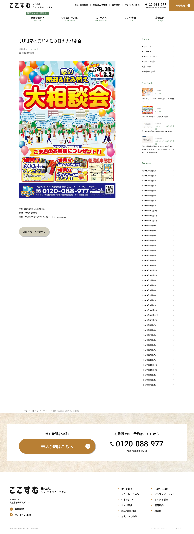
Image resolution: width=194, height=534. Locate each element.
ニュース (147, 51)
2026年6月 (148, 180)
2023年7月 (148, 330)
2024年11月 (148, 275)
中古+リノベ (126, 499)
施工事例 (147, 66)
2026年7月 (148, 175)
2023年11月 (148, 315)
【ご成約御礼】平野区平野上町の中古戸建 (157, 131)
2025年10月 (148, 220)
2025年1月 (148, 265)
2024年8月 (148, 280)
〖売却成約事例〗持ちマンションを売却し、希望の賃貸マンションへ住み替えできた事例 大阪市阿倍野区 (158, 149)
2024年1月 (148, 305)
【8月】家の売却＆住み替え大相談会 (155, 116)
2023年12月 (148, 310)
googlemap (61, 217)
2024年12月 (148, 270)
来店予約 (180, 5)
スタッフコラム (150, 56)
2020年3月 (148, 379)
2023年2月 (148, 355)
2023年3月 (148, 350)
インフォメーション (163, 494)
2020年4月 (148, 375)
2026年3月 (148, 195)
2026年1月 (148, 205)
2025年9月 (148, 225)
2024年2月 (148, 300)
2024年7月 (148, 285)
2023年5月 (148, 340)
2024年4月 (148, 290)
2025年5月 (148, 245)
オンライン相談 (132, 4)
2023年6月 (148, 335)
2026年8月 (148, 170)
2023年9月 (148, 325)
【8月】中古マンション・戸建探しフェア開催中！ (158, 100)
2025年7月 (148, 235)
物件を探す (125, 488)
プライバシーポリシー (158, 528)
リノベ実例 (125, 505)
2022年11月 (148, 370)
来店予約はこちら (57, 446)
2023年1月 (148, 360)
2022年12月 (148, 365)
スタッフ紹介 (159, 488)
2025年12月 (148, 210)
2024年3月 (148, 295)
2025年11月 (148, 215)
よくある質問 (159, 499)
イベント (34, 48)
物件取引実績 (149, 71)
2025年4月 (148, 250)
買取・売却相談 (81, 4)
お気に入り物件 (100, 4)
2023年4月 (148, 345)
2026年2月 (148, 200)
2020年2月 (148, 384)
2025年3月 (148, 255)
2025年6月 (148, 240)
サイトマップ (176, 528)
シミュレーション (128, 494)
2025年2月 (148, 260)
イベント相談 (149, 61)
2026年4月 (148, 190)
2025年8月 (148, 230)
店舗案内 (157, 505)
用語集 (156, 510)
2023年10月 (148, 320)
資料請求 (116, 4)
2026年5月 (148, 185)
